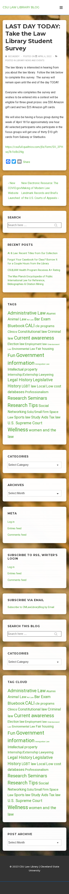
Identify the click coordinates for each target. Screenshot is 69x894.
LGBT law (29, 386)
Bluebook (16, 325)
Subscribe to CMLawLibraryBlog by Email (31, 607)
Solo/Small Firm (38, 412)
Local (41, 386)
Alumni (51, 313)
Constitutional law (32, 331)
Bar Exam (42, 319)
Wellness (18, 430)
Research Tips (23, 405)
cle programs (44, 326)
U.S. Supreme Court (25, 423)
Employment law (36, 344)
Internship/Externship (23, 374)
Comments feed (17, 534)
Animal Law (17, 319)
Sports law (22, 417)
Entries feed (14, 528)
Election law (16, 344)
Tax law (55, 417)
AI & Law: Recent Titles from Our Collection (33, 253)
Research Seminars (27, 398)
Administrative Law (27, 313)
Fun (11, 355)
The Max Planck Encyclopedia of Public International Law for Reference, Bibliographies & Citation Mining (30, 280)
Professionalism (36, 392)
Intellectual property (22, 369)
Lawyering (46, 374)
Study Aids (39, 417)
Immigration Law (42, 364)
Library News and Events (30, 60)
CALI (30, 325)
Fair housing (45, 349)
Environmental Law (23, 349)
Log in (11, 521)
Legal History (20, 379)
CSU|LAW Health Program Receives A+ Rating (34, 270)
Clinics (12, 332)
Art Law (30, 320)
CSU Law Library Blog (21, 7)
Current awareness (34, 338)
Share (26, 162)
